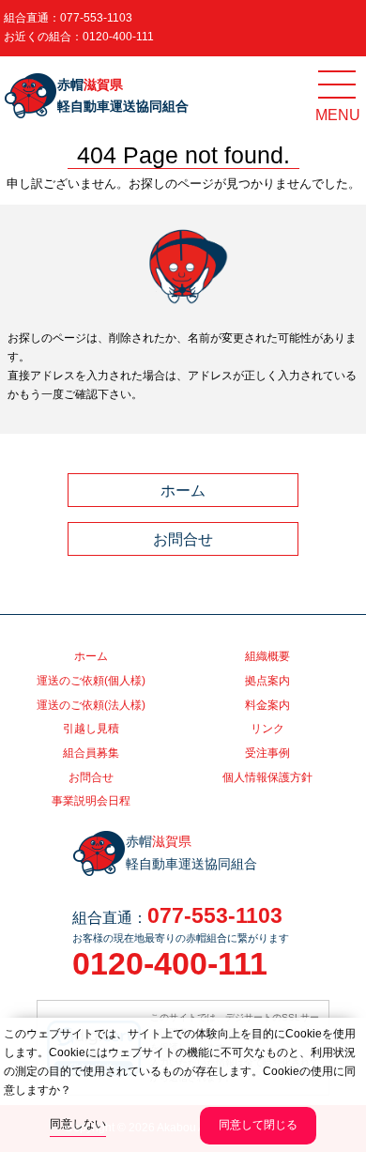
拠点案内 (267, 680)
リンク (267, 728)
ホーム (183, 490)
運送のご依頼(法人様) (91, 705)
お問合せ (183, 538)
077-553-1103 (96, 17)
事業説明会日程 (91, 800)
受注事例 (267, 753)
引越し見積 (91, 728)
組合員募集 (91, 753)
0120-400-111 (118, 36)
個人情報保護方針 (267, 777)
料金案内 (267, 705)
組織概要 (267, 656)
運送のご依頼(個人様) (91, 680)
